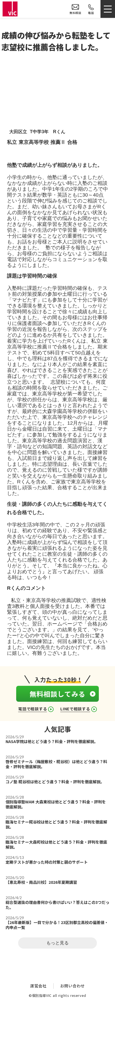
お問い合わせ (72, 986)
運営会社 (38, 986)
